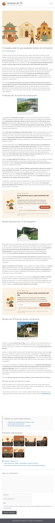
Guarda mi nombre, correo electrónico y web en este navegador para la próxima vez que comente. (28, 507)
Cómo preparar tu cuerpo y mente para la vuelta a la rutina (21, 463)
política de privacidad (32, 210)
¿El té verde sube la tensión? (16, 424)
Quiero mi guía (45, 207)
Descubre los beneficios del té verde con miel (21, 422)
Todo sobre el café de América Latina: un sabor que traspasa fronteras (24, 465)
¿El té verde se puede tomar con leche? (19, 426)
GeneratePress (39, 520)
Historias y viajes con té (11, 461)
